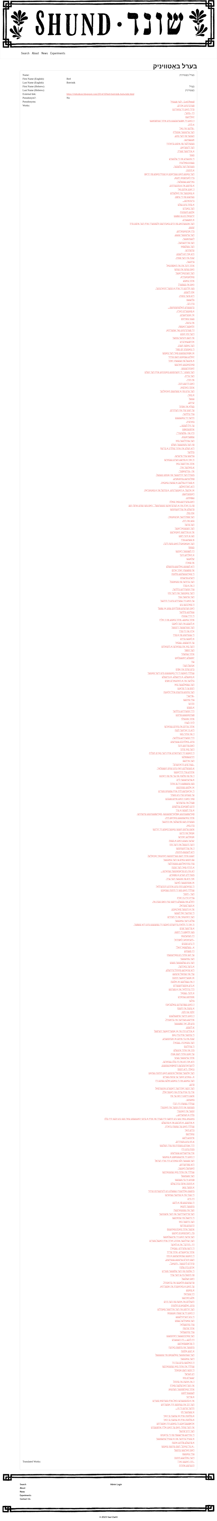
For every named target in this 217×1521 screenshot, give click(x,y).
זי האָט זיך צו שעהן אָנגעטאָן (180, 1313)
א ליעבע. (190, 1027)
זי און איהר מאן (187, 734)
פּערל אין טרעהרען (185, 802)
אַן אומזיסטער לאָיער (184, 882)
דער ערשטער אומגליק (183, 132)
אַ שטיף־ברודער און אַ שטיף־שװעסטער (175, 1438)
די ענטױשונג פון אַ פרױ (183, 635)
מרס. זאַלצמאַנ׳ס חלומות (182, 1305)
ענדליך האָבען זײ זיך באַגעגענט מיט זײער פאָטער (171, 673)
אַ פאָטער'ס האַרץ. (185, 311)
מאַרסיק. (190, 421)
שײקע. (191, 402)
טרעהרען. (189, 250)
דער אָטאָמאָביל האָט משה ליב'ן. (178, 543)
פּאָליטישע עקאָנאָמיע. (183, 478)
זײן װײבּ (190, 1198)
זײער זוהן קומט (187, 334)
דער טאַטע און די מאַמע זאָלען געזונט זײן (174, 1080)
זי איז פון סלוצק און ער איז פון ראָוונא (176, 776)
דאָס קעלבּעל (188, 1278)
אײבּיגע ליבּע (188, 1137)
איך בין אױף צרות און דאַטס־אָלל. (178, 1092)
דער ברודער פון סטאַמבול (182, 581)
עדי (192, 661)
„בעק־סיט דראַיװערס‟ (183, 764)
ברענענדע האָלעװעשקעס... (181, 307)
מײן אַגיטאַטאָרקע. (185, 231)
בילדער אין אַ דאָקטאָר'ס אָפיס (179, 680)
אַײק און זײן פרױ (186, 631)
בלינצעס (190, 299)
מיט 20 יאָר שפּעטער (184, 1023)
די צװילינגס (189, 1046)
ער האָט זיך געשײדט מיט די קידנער (177, 600)
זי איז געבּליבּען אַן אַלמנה (182, 981)
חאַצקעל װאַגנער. (186, 1168)
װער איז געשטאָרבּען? (183, 1210)
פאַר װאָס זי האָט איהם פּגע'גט (179, 798)
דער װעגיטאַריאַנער (185, 273)
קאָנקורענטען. (187, 368)
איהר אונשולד (187, 718)
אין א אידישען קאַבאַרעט (182, 532)
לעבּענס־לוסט (187, 1393)
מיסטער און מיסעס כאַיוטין (181, 1347)
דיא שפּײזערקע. (186, 1164)
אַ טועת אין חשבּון (185, 1008)
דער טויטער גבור (186, 597)
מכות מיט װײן (187, 1149)
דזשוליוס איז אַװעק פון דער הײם (179, 1301)
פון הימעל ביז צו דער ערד (182, 1275)
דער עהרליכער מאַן (185, 440)
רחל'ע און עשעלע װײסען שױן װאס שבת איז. (173, 901)
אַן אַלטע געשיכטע (185, 787)
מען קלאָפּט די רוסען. (184, 932)
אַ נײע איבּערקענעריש (183, 985)
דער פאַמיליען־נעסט (184, 1320)
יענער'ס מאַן (188, 1377)
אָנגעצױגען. (189, 139)
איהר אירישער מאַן (185, 463)
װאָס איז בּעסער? (186, 284)
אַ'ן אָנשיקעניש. (187, 315)
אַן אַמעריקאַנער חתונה (183, 977)
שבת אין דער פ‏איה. (185, 257)
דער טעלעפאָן (187, 246)
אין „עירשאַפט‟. (186, 471)
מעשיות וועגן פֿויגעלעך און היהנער (178, 821)
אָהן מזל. (190, 513)
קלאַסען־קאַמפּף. (186, 326)
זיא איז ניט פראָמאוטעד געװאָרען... (177, 871)
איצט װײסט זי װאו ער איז (182, 1096)
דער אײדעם (188, 760)
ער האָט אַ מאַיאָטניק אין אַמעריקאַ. (177, 1286)
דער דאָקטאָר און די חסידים (180, 916)
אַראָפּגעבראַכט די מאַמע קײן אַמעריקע (175, 1423)
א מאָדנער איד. (187, 467)
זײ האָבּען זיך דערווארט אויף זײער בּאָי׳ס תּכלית (171, 753)
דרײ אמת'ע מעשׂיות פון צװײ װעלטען (177, 1145)
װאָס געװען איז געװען (184, 269)
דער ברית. (189, 376)
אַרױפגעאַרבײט (187, 341)
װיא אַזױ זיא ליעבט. (185, 254)
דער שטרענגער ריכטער (182, 627)
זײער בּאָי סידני (187, 749)
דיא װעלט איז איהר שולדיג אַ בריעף (177, 448)
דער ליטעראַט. (187, 147)
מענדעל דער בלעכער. (183, 166)
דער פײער (189, 524)
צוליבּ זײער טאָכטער (184, 920)
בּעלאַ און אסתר (186, 406)
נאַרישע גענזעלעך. (185, 181)
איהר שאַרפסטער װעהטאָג (181, 1389)
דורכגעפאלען (188, 757)
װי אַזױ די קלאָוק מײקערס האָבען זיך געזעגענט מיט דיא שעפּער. (164, 924)
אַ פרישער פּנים (187, 928)
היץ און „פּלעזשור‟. (185, 433)
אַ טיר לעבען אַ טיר (185, 810)
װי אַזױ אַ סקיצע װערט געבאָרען (179, 459)
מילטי (191, 1000)
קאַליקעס (189, 117)
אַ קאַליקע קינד (187, 555)
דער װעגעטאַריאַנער (184, 528)
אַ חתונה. (190, 170)
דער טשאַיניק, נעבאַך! (183, 1042)
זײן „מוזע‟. (189, 113)
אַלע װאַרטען (188, 1297)
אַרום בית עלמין (186, 1267)
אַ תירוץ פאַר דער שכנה (183, 867)
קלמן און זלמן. (187, 1012)
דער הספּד (189, 650)
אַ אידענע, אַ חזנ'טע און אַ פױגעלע (178, 1122)
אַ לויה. (191, 124)
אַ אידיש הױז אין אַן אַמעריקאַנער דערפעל (174, 1031)
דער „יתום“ (188, 894)
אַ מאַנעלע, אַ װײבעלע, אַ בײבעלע (178, 677)
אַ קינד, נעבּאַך (187, 993)
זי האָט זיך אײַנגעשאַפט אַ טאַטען (178, 1156)
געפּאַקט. (190, 497)
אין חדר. (190, 379)
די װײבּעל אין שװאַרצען (183, 1217)
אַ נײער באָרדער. (186, 966)
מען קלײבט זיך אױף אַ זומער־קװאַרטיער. (174, 288)
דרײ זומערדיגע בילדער (183, 711)
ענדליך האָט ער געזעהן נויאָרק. (179, 1126)
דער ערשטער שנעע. (184, 235)
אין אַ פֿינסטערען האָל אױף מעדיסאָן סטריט (173, 1400)
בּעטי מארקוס (187, 318)
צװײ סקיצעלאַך (187, 1324)
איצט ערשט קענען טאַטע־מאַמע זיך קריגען (173, 829)
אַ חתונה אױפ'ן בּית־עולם (182, 1183)
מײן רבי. (190, 303)
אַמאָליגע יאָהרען (186, 836)
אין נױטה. (189, 322)
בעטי (192, 155)
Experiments (57, 53)
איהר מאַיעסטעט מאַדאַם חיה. (179, 817)
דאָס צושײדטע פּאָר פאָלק (182, 501)
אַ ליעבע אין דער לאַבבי (183, 623)
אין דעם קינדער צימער (183, 337)
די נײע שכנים (188, 943)
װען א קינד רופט (186, 536)
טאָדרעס (190, 1134)
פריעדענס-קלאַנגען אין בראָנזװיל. (178, 1282)
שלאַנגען (190, 558)
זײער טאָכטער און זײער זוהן (181, 593)
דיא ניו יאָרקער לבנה (184, 730)
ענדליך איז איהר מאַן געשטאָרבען (178, 1172)
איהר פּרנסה (188, 1328)
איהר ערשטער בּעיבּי (184, 1057)
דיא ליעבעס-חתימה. (184, 852)
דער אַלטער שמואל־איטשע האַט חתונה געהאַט (171, 1073)
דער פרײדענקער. (186, 242)
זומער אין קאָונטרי (185, 1111)
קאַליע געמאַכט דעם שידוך (181, 357)
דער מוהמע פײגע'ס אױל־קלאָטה (178, 692)
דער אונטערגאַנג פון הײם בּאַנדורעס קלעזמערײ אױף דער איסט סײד (162, 223)
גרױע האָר (189, 1130)
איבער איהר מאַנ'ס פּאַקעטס (180, 1229)
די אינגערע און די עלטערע (181, 158)
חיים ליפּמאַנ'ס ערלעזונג (183, 806)
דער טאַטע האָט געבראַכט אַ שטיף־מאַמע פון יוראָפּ (169, 174)
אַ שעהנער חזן (187, 1412)
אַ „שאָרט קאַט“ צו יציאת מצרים (178, 1076)
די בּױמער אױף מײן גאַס (183, 1035)
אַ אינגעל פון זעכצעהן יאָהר (181, 360)
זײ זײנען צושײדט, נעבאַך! (182, 1248)
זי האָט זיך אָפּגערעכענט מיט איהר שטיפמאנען (172, 120)
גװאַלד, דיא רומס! (185, 1069)
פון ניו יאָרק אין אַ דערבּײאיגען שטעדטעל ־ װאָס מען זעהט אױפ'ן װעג (161, 505)
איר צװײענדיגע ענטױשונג (182, 1153)
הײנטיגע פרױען (187, 1225)
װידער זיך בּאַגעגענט (184, 417)
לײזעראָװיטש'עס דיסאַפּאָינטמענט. (177, 1065)
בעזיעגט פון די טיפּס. (184, 197)
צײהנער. (190, 261)
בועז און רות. (188, 520)
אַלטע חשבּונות (187, 212)
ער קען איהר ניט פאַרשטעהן (180, 955)
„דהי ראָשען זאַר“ (185, 1461)
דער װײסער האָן (186, 1221)
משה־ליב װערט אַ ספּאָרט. (181, 875)
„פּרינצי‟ (190, 696)
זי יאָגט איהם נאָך (186, 189)
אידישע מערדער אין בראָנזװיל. (179, 1019)
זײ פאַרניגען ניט (187, 604)
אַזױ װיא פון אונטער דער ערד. (180, 878)
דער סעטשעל (187, 1176)
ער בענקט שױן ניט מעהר (182, 795)
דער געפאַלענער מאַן (184, 684)
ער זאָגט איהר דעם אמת (182, 1054)
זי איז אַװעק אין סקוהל (183, 1381)
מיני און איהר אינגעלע (183, 1050)
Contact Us (25, 1499)
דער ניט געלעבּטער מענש (182, 962)
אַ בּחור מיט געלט (186, 204)
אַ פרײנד (190, 1396)
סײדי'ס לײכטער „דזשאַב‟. (181, 1263)
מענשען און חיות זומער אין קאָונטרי (177, 1107)
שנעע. (191, 227)
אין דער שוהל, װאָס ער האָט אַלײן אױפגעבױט (172, 1427)
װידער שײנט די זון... (185, 1408)
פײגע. (191, 1084)
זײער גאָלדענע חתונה (184, 1457)
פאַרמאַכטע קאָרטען (184, 364)
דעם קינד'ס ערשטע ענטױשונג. (179, 1259)
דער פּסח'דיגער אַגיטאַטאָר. (181, 517)
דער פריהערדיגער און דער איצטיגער (176, 1214)
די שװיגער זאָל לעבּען (184, 913)
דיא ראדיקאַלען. (186, 486)
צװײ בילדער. (188, 414)
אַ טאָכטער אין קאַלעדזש (182, 193)
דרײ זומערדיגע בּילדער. (183, 737)
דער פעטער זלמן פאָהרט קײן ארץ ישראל (174, 1160)
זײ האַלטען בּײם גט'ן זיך (183, 1362)
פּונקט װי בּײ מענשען (184, 1179)
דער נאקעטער (187, 958)
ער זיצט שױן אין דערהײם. (182, 410)
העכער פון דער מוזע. (184, 136)
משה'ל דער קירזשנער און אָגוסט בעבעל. (175, 475)
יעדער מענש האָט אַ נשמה (181, 840)
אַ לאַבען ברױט (187, 638)
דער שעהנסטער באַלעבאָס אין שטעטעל (174, 1355)
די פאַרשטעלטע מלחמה (182, 574)
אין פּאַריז (190, 562)
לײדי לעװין (189, 722)
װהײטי (191, 703)
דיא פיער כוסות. (186, 296)
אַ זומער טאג (188, 1187)
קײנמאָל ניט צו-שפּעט (184, 216)
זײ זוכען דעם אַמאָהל (184, 1370)
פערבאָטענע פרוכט (185, 715)
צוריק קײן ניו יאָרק (185, 897)
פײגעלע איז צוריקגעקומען (182, 509)
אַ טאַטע (190, 1290)
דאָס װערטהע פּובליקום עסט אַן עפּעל (176, 608)
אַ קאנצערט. (188, 219)
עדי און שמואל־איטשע (183, 974)
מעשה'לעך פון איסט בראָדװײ (180, 143)
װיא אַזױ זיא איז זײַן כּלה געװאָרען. (178, 1061)
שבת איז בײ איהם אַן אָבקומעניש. (178, 1038)
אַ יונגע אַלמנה (187, 1351)
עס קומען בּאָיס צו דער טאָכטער (178, 859)
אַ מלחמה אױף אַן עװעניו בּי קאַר (178, 1415)
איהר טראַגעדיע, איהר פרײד (180, 1252)
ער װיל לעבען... (187, 425)
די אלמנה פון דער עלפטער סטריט (178, 1271)
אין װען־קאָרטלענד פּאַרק (182, 1385)
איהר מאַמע (188, 280)
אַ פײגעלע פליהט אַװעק (183, 1442)
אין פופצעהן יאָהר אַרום (183, 570)
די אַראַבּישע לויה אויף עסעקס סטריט (176, 791)
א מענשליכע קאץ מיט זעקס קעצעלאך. (175, 768)
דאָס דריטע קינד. (186, 383)
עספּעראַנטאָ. (187, 437)
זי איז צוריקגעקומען (185, 848)
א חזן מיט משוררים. (184, 1141)
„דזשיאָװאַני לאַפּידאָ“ (184, 939)
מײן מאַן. (190, 825)
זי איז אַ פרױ (188, 585)
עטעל (191, 398)
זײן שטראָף (189, 1294)
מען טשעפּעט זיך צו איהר (182, 783)
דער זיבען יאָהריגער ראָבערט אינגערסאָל (174, 1088)
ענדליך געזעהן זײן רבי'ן (183, 1103)
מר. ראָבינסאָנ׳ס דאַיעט (183, 1233)
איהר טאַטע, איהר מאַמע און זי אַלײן (176, 619)
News (44, 53)
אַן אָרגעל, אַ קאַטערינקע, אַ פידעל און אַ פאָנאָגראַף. (169, 490)
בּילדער (190, 452)
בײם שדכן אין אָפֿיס (185, 669)
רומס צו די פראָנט (185, 688)
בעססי (191, 547)
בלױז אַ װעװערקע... (185, 1115)
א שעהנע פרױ (187, 539)
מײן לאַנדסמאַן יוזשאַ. (184, 177)
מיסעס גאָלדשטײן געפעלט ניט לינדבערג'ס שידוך (171, 1191)
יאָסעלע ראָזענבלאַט (184, 657)
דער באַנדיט (188, 208)
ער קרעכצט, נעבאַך (184, 642)
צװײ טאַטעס (188, 1454)
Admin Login (116, 1484)
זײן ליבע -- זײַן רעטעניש (183, 1339)
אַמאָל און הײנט (187, 833)
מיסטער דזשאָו (187, 1206)
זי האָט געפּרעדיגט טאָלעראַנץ (180, 1004)
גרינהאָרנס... (188, 200)
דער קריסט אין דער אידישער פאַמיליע (175, 1309)
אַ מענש (190, 707)
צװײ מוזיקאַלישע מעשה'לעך (181, 863)
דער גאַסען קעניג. (186, 345)
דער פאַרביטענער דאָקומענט (180, 1336)
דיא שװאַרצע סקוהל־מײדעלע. (180, 970)
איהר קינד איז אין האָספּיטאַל (180, 265)
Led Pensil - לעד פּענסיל (182, 101)
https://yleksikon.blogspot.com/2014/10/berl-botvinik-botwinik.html (100, 94)
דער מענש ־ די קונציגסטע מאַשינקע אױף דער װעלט (169, 372)
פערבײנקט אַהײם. (185, 105)
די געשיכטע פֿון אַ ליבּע (183, 1202)
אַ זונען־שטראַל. (186, 905)
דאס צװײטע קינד (186, 745)
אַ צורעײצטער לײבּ (185, 779)
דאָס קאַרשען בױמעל (184, 1450)
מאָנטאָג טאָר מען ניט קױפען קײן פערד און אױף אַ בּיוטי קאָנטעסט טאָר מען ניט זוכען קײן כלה (149, 1118)
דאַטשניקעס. (188, 494)
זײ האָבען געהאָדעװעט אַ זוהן (180, 1256)
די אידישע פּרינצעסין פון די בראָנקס (177, 1435)
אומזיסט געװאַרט (186, 996)
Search (25, 53)
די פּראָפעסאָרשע (186, 1343)
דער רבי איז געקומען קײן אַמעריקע (177, 1404)
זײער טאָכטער (187, 1358)
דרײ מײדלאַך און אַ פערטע (181, 989)
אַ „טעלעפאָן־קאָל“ (185, 947)
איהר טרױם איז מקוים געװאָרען (179, 726)
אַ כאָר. (190, 395)
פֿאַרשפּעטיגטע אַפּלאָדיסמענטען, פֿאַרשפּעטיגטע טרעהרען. (165, 814)
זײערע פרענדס (187, 577)
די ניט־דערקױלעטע (185, 1316)
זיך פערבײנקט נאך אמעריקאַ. (180, 330)
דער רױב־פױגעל (186, 1431)
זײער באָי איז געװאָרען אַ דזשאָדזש (177, 646)
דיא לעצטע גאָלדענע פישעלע (180, 566)
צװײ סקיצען (188, 699)
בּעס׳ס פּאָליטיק (186, 162)
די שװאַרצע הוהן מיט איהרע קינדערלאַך (175, 886)
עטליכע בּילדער (186, 612)
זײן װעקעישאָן (187, 936)
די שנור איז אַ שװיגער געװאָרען (179, 1195)
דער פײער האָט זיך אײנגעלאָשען (178, 1236)
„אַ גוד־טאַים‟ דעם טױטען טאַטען (177, 1446)
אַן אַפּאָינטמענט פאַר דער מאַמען (178, 353)
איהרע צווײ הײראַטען (184, 772)
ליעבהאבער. (188, 238)
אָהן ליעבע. (189, 292)
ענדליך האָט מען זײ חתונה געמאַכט (177, 890)
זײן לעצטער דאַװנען (185, 551)
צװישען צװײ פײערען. (184, 456)
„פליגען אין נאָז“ (186, 128)
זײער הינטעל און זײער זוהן (182, 844)
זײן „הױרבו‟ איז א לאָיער (182, 1244)
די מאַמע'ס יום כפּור (185, 349)
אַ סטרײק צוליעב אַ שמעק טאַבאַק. (177, 482)
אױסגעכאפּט (188, 429)
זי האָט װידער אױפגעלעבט (181, 1016)
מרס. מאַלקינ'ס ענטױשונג (182, 741)
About (35, 53)
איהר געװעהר (187, 654)
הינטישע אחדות (186, 1465)
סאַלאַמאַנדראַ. (187, 277)
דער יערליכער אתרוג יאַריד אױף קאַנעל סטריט (171, 1240)
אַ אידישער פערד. (185, 151)
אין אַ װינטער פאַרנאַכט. (182, 909)
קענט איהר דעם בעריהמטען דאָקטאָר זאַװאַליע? (171, 856)
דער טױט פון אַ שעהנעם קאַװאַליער (177, 391)
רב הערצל (189, 1374)
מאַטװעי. (190, 1099)
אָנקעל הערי (188, 665)
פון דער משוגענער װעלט (182, 444)
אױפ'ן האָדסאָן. (187, 387)
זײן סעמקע (189, 951)
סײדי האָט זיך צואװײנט (183, 109)
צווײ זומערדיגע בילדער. (183, 589)
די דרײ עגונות (188, 616)
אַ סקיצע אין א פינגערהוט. (181, 185)
